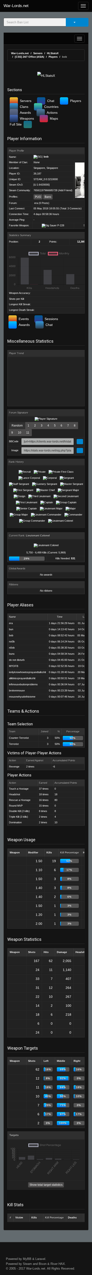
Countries (51, 107)
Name (12, 616)
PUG (38, 197)
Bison (42, 1264)
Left (46, 1061)
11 (27, 432)
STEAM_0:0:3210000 (45, 179)
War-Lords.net (16, 6)
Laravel (40, 1259)
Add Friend (65, 190)
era (36, 203)
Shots (31, 952)
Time (60, 616)
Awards (25, 112)
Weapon (15, 852)
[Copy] (80, 441)
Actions (52, 112)
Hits (46, 952)
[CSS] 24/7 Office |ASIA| (29, 56)
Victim (19, 1217)
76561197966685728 (45, 190)
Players (53, 56)
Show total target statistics (46, 1184)
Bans (48, 197)
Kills (49, 852)
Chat (50, 101)
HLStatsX (53, 53)
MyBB (27, 1259)
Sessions (51, 319)
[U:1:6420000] (41, 184)
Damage (62, 952)
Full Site (16, 124)
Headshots (82, 952)
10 (19, 432)
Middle (61, 1061)
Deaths (72, 1217)
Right (77, 1061)
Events (24, 319)
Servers (37, 53)
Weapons (27, 118)
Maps (54, 118)
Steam (27, 1264)
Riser (54, 1264)
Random (17, 425)
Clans (24, 107)
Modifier (33, 852)
